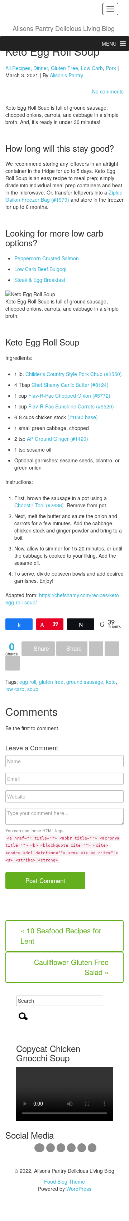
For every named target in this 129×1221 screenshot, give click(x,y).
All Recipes (17, 68)
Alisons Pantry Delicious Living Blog (64, 28)
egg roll (27, 681)
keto (111, 681)
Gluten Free (64, 68)
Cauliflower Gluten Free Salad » (71, 967)
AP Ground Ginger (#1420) (57, 438)
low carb (14, 688)
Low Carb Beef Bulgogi (40, 269)
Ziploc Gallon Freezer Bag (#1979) (63, 196)
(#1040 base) (82, 417)
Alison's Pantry (66, 75)
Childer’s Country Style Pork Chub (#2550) (73, 374)
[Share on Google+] (96, 648)
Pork (111, 68)
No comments (108, 91)
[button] (109, 43)
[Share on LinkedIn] (112, 648)
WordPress (78, 1188)
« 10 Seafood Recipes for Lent (60, 935)
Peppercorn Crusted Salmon (46, 258)
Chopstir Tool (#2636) (39, 505)
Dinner (40, 68)
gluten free (51, 681)
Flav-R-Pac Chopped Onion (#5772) (69, 395)
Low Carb (92, 68)
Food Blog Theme (64, 1181)
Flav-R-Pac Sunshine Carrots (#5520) (71, 406)
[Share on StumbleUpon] (12, 663)
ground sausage (84, 681)
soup (32, 688)
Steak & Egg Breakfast (39, 279)
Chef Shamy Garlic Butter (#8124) (70, 384)
